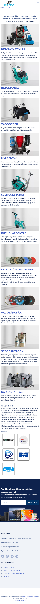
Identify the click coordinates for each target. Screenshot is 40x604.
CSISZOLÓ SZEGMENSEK (17, 269)
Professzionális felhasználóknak (13, 573)
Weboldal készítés (27, 596)
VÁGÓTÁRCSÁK (11, 312)
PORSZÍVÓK (9, 158)
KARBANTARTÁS (12, 392)
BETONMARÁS (10, 87)
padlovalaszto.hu (8, 567)
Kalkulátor (6, 576)
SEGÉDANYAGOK (12, 351)
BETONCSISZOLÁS (13, 49)
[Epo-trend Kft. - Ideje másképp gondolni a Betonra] (12, 556)
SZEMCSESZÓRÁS (13, 194)
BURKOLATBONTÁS (13, 233)
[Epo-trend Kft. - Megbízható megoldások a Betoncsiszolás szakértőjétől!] (16, 556)
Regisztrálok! (32, 502)
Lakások (35, 596)
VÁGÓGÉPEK (9, 124)
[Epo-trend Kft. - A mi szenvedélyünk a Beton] (2, 556)
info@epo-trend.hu (20, 600)
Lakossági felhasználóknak (11, 570)
